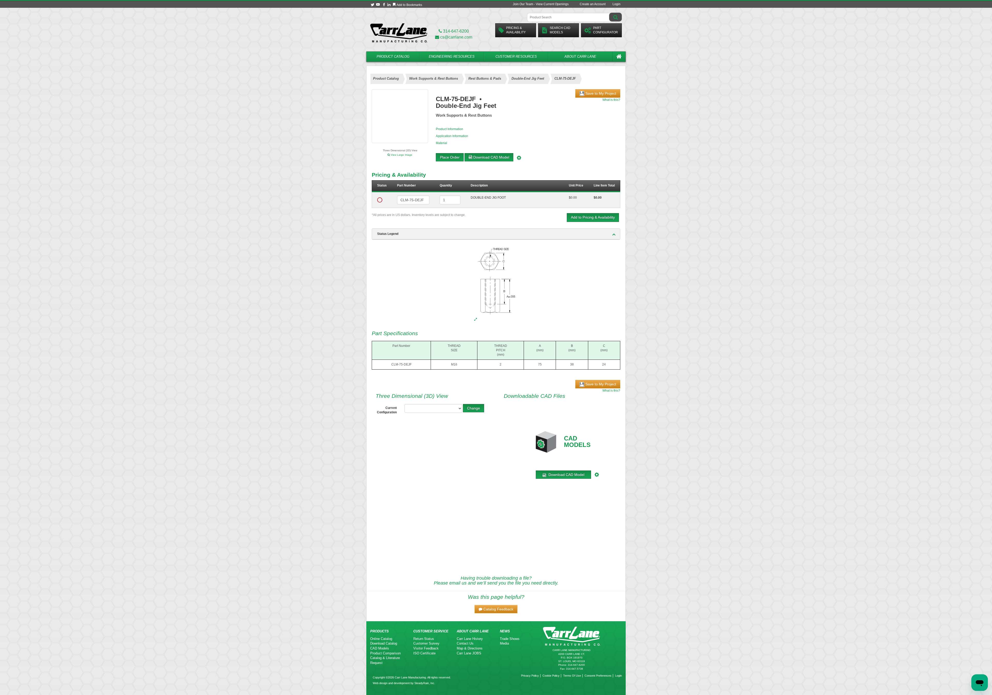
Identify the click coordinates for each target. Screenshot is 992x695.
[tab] (496, 234)
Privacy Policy (530, 675)
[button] (496, 609)
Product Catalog (393, 56)
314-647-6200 (455, 31)
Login (617, 4)
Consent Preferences (598, 675)
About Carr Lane (580, 56)
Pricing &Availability (516, 30)
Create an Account (593, 4)
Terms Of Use (572, 675)
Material (441, 143)
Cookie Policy (551, 675)
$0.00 (573, 197)
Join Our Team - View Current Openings (541, 4)
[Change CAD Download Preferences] (520, 157)
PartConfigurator (605, 30)
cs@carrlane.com (456, 37)
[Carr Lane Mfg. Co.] (398, 32)
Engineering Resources (452, 56)
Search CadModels (560, 30)
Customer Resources (516, 56)
